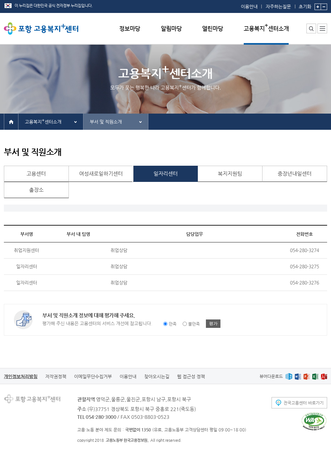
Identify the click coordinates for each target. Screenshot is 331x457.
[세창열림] (314, 421)
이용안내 (249, 6)
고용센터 (36, 174)
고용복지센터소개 (43, 120)
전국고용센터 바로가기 (303, 402)
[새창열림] (288, 376)
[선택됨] (266, 33)
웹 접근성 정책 (191, 376)
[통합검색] (311, 28)
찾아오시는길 (156, 376)
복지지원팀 (230, 174)
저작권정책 (55, 376)
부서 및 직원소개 (106, 121)
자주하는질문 (278, 6)
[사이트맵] (322, 28)
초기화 (305, 6)
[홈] (11, 121)
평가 (213, 323)
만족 (172, 323)
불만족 (194, 323)
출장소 (36, 190)
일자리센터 (166, 174)
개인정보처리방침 (20, 376)
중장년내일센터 (295, 174)
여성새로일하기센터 (101, 174)
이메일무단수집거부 (93, 376)
